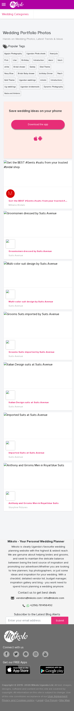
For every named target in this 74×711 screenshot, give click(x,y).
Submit (60, 620)
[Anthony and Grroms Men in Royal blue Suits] (38, 476)
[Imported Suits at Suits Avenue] (38, 425)
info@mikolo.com (54, 598)
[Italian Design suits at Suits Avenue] (38, 375)
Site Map (64, 700)
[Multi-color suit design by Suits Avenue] (38, 274)
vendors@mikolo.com (29, 598)
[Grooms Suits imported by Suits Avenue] (38, 324)
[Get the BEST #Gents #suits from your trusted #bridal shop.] (38, 173)
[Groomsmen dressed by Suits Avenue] (38, 224)
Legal (40, 700)
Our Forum (51, 700)
